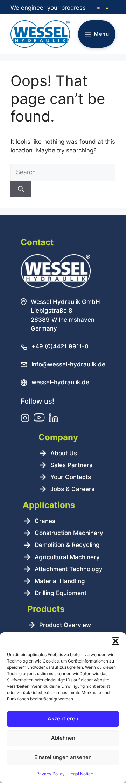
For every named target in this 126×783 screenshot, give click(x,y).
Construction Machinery (69, 532)
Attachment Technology (69, 569)
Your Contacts (70, 477)
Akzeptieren (63, 718)
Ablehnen (63, 738)
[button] (115, 641)
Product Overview (65, 624)
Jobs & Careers (72, 488)
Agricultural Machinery (67, 557)
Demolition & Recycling (67, 544)
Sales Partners (71, 465)
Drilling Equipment (60, 592)
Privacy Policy (50, 773)
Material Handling (60, 581)
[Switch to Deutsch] (107, 8)
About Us (63, 453)
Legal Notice (80, 773)
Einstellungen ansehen (63, 757)
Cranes (45, 520)
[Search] (20, 189)
